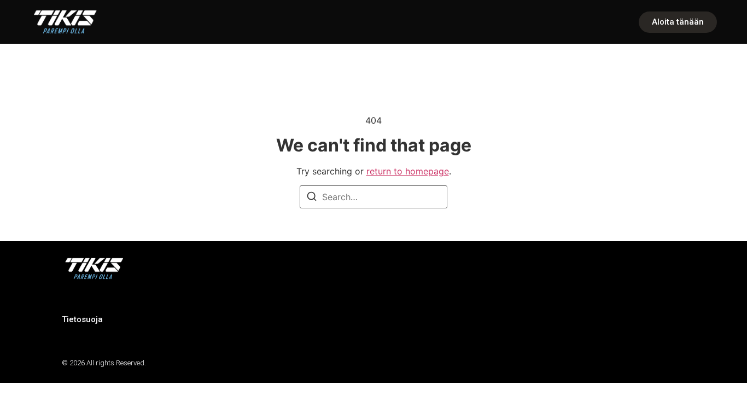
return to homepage (407, 171)
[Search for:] (373, 196)
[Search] (311, 197)
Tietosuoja (82, 319)
